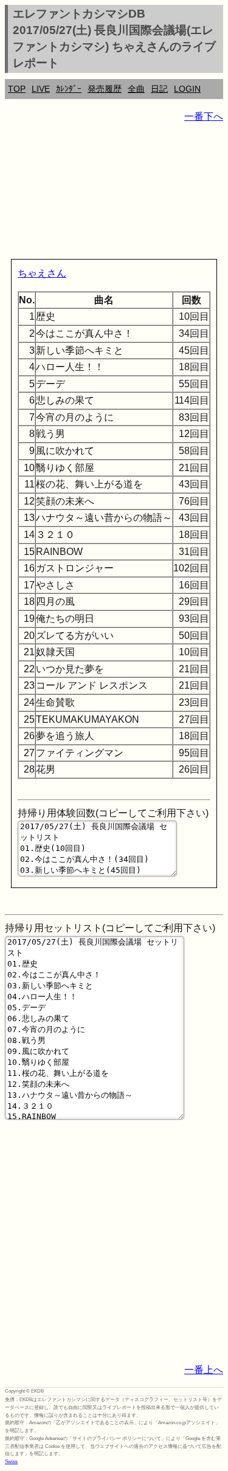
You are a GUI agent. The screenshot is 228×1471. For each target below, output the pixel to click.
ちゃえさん (42, 273)
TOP (17, 89)
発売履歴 (105, 89)
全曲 (136, 89)
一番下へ (203, 116)
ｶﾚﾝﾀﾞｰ (68, 89)
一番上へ (203, 1370)
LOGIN (187, 89)
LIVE (41, 89)
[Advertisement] (114, 193)
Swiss (11, 1461)
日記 (159, 89)
